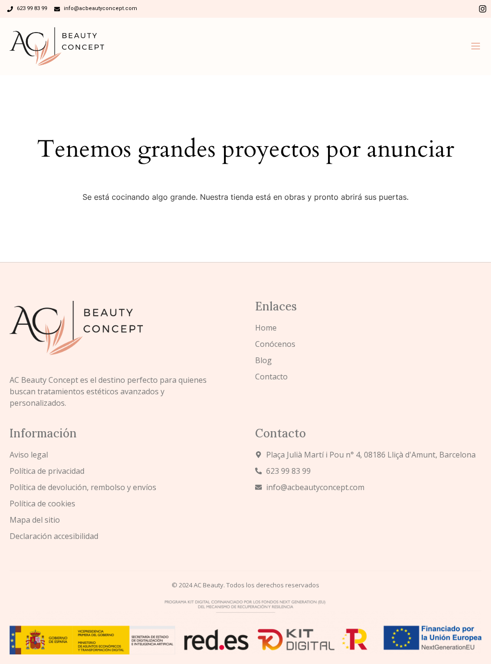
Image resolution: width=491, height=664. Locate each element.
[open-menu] (475, 46)
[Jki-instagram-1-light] (482, 8)
